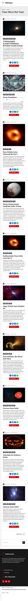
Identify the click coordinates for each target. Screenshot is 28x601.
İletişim (7, 592)
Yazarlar (3, 592)
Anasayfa (3, 9)
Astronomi (5, 38)
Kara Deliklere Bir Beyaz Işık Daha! (12, 358)
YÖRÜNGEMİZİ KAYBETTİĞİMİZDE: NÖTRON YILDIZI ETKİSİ (13, 43)
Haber (10, 253)
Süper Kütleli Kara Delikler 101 (14, 307)
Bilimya (9, 3)
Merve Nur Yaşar (7, 72)
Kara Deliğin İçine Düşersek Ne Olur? (10, 153)
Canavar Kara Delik (11, 507)
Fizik (10, 94)
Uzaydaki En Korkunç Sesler (12, 456)
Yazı (14, 38)
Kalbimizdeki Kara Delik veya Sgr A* (13, 257)
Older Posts (19, 534)
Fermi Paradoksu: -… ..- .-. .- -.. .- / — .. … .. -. (14, 98)
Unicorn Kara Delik (10, 408)
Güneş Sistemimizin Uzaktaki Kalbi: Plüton (12, 205)
